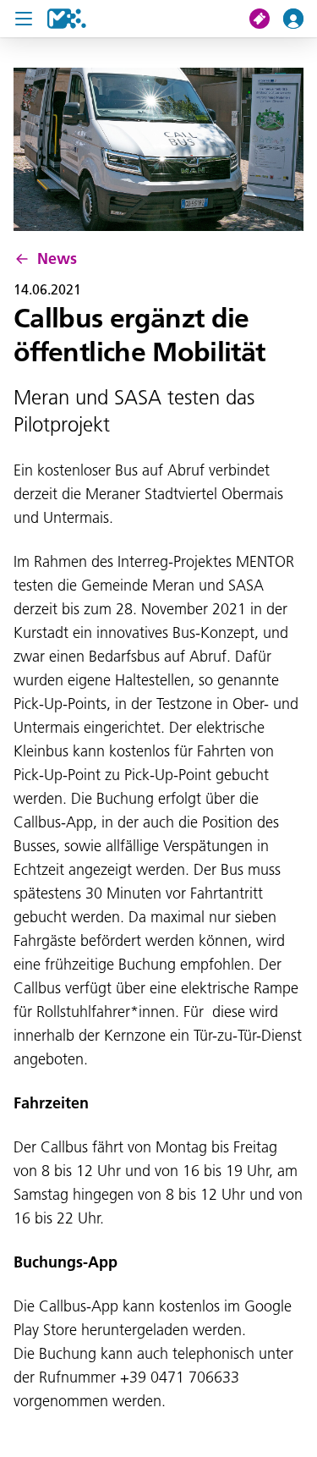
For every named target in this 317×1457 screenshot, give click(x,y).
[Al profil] (300, 18)
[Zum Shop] (266, 18)
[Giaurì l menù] (23, 18)
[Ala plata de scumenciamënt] (66, 18)
